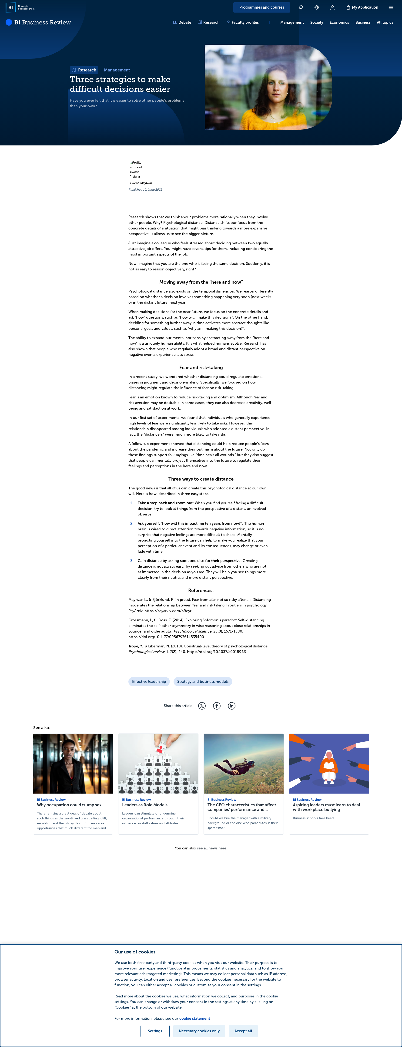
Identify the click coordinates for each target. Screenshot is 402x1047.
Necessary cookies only (199, 1031)
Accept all (243, 1031)
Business (362, 22)
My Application (365, 7)
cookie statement (194, 1018)
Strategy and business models (202, 681)
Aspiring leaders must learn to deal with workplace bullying (326, 807)
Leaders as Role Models (145, 805)
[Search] (301, 7)
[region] (201, 995)
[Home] (20, 7)
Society (316, 22)
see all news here (211, 848)
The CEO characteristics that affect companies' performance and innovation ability (242, 810)
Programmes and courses (261, 7)
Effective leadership (149, 681)
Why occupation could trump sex (69, 805)
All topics (385, 22)
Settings (155, 1031)
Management (292, 22)
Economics (339, 22)
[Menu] (391, 7)
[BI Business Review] (38, 22)
